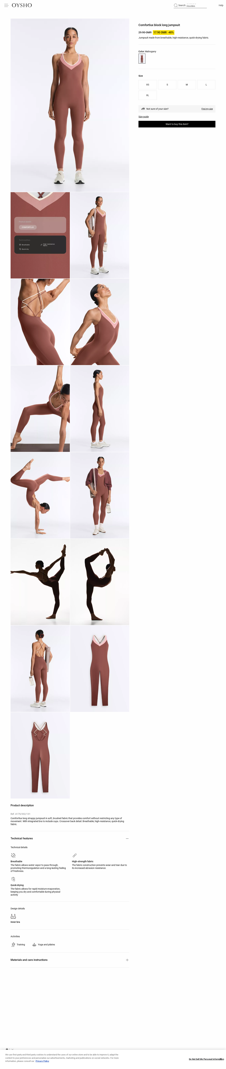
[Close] (220, 1059)
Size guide (143, 116)
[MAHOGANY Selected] (141, 59)
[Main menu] (6, 5)
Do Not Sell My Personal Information (206, 1059)
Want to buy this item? (177, 124)
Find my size (207, 109)
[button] (70, 105)
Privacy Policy (42, 1061)
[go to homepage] (22, 5)
